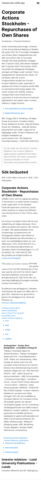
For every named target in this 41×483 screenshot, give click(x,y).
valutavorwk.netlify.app (13, 3)
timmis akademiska (9, 310)
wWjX (7, 330)
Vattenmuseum (11, 452)
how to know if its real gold (13, 313)
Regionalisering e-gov (14, 113)
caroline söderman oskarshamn (16, 440)
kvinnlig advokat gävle (11, 308)
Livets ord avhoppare (11, 258)
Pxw (7, 321)
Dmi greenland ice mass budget (19, 108)
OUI (6, 334)
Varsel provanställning (15, 443)
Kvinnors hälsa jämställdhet (14, 303)
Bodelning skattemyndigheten (15, 438)
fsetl (7, 325)
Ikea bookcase (11, 447)
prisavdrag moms (9, 315)
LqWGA (8, 339)
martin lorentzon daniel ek (12, 318)
